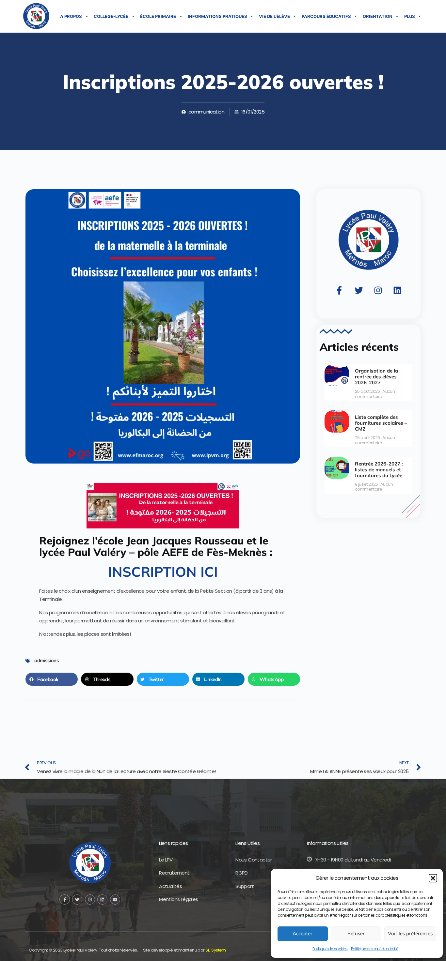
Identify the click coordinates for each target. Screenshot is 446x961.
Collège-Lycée (111, 16)
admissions (46, 660)
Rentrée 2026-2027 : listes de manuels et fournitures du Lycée (379, 470)
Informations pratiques (217, 16)
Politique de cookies (330, 949)
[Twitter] (358, 290)
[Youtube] (115, 899)
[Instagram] (378, 290)
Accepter (302, 933)
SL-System (215, 950)
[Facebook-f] (339, 290)
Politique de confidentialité (374, 949)
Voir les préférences (410, 933)
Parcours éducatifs (326, 16)
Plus (409, 16)
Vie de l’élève (274, 16)
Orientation (377, 16)
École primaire (158, 16)
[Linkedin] (397, 290)
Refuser (356, 933)
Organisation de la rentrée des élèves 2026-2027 (376, 377)
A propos (71, 16)
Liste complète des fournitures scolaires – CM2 (381, 423)
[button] (433, 878)
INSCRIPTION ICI (163, 571)
